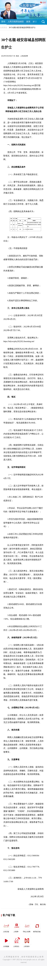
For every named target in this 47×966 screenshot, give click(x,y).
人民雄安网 (24, 56)
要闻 (3, 21)
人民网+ (16, 932)
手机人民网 (26, 932)
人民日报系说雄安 (16, 21)
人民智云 (16, 946)
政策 (28, 21)
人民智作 (27, 946)
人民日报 (6, 932)
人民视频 (6, 946)
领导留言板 (37, 932)
